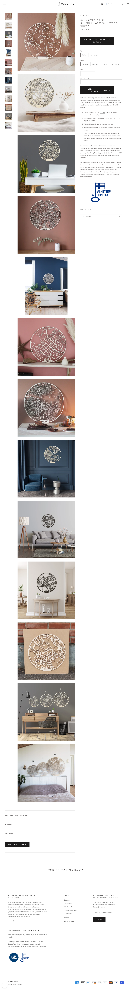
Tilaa (99, 919)
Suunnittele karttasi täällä (97, 41)
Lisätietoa (86, 216)
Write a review (17, 844)
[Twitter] (88, 209)
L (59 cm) (105, 64)
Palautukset (67, 914)
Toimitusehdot (68, 907)
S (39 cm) (85, 64)
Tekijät (8, 824)
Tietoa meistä (68, 903)
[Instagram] (13, 921)
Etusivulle (67, 900)
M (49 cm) (95, 64)
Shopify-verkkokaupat (15, 984)
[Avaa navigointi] (4, 4)
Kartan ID (84, 78)
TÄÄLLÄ (102, 113)
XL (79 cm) (115, 64)
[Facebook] (85, 209)
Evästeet (66, 917)
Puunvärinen (94, 55)
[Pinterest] (90, 209)
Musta (84, 55)
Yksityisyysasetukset (70, 910)
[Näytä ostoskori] (128, 4)
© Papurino (13, 981)
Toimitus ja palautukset (16, 815)
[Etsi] (102, 4)
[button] (109, 4)
